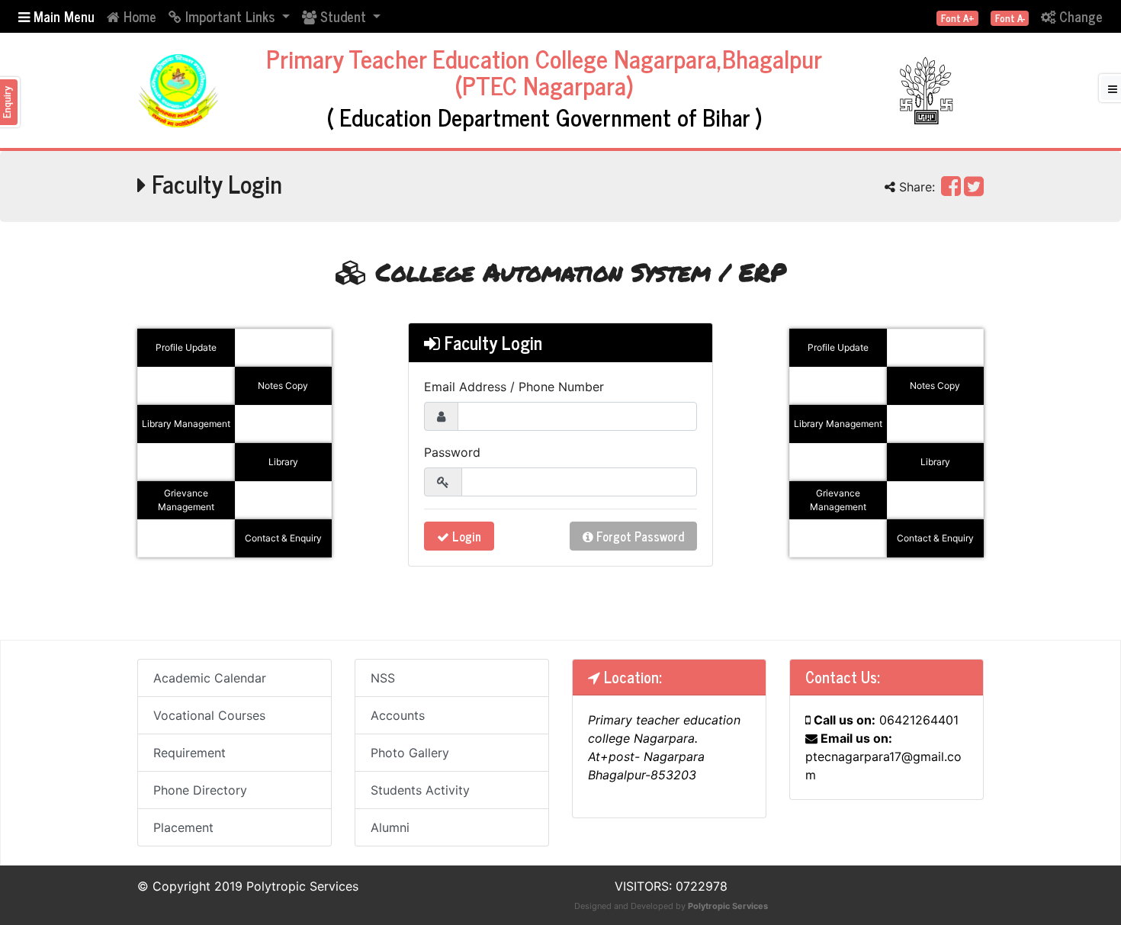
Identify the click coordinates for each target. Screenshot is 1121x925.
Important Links (229, 16)
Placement (183, 827)
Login (465, 536)
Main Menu (62, 16)
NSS (383, 678)
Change (1079, 16)
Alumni (390, 827)
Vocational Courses (209, 715)
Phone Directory (200, 790)
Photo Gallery (410, 752)
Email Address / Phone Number (514, 386)
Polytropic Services (728, 906)
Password (452, 452)
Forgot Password (638, 536)
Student (343, 16)
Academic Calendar (209, 678)
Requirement (189, 752)
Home (138, 16)
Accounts (398, 715)
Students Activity (420, 790)
